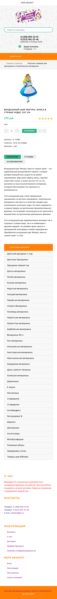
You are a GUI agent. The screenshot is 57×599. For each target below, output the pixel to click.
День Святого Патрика (19, 369)
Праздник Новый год (18, 265)
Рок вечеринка (15, 340)
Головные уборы (15, 445)
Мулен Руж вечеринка (18, 323)
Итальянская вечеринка (19, 346)
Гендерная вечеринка (18, 364)
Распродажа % (14, 416)
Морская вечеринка (17, 288)
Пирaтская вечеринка (18, 317)
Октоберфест (14, 410)
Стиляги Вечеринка (17, 306)
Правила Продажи (15, 546)
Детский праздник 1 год (20, 253)
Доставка (11, 541)
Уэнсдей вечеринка (17, 294)
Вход (9, 563)
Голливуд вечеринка (17, 311)
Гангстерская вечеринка (20, 352)
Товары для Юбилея (17, 456)
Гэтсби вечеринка (16, 277)
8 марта (11, 387)
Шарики (11, 422)
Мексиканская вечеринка (20, 358)
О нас (9, 536)
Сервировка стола (16, 451)
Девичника (13, 381)
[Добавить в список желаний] (39, 131)
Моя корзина (13, 573)
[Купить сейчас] (44, 131)
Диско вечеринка (16, 271)
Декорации (13, 427)
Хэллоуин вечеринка (18, 375)
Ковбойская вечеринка (19, 329)
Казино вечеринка (16, 282)
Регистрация (12, 568)
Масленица (13, 393)
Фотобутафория (15, 439)
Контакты (11, 532)
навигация (15, 56)
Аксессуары (13, 433)
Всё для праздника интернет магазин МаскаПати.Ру (28, 591)
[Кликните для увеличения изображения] (28, 88)
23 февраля (13, 404)
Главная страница (14, 63)
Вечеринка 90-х (15, 335)
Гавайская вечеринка (18, 300)
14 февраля (13, 398)
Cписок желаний (14, 577)
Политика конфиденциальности (21, 551)
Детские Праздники (17, 259)
